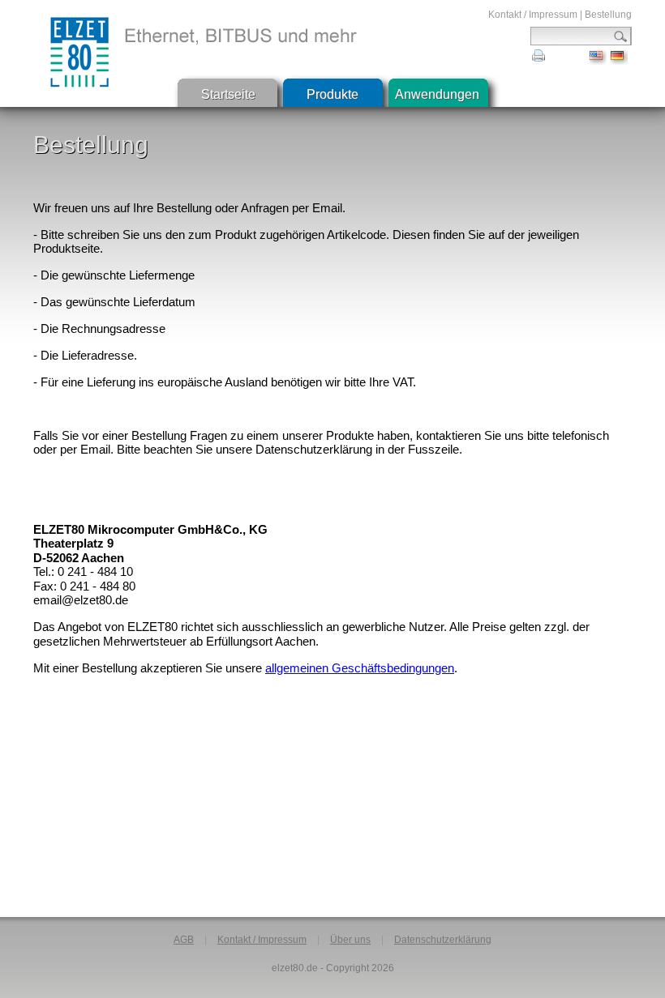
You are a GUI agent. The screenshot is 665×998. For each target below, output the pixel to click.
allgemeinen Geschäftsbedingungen (359, 668)
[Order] (598, 60)
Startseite (228, 94)
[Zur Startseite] (79, 52)
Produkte (332, 94)
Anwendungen (437, 94)
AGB (184, 939)
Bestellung (608, 14)
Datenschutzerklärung (442, 939)
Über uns (350, 939)
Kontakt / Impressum (532, 14)
